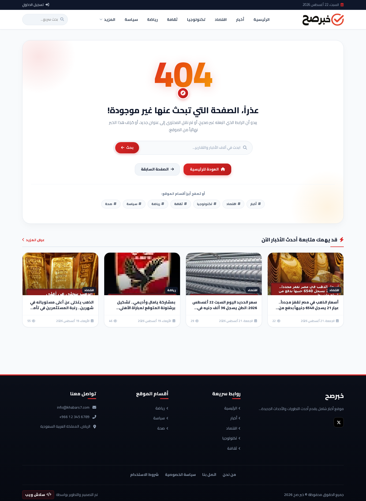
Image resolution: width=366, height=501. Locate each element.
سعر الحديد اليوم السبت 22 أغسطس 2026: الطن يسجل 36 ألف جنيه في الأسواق (224, 308)
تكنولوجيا (229, 438)
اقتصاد (231, 428)
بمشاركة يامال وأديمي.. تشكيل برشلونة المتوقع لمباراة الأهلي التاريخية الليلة (146, 308)
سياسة (159, 418)
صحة (161, 428)
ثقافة (232, 448)
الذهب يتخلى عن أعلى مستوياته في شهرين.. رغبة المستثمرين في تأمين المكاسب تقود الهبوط (61, 308)
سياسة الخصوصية (180, 474)
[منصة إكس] (339, 422)
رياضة (160, 408)
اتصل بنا (209, 474)
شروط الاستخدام (144, 474)
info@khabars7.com (73, 407)
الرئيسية (230, 408)
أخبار (233, 418)
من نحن (229, 474)
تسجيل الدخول (33, 5)
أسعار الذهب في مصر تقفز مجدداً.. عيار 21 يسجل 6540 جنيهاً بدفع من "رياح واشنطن (309, 308)
